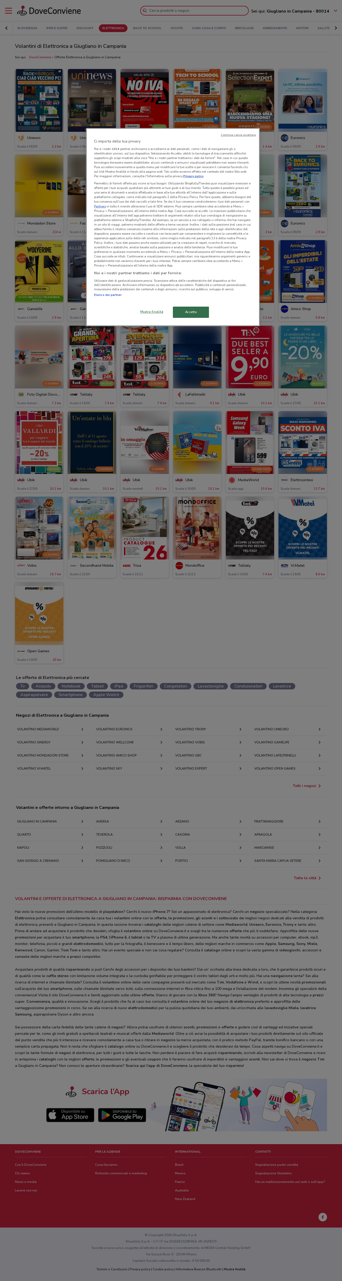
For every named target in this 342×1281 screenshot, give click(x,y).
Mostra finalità (152, 312)
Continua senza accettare (238, 135)
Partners (100, 206)
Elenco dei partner (108, 295)
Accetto (191, 312)
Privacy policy (193, 176)
